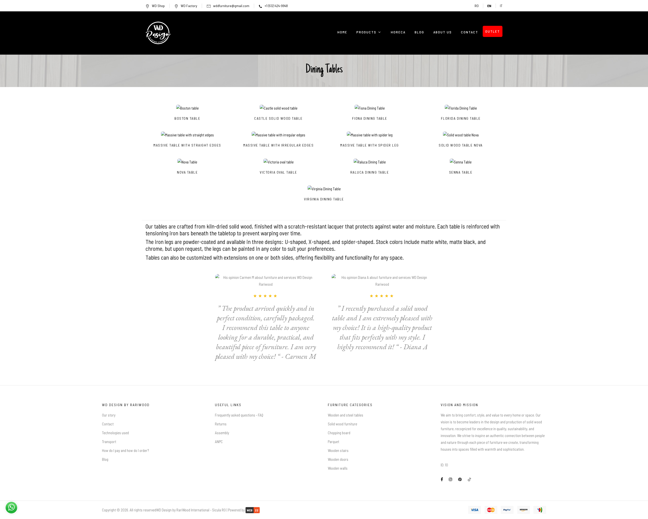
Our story (108, 415)
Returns (221, 424)
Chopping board (339, 432)
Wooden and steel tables (345, 415)
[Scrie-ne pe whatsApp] (11, 506)
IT (501, 6)
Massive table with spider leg (369, 145)
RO (477, 6)
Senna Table (461, 172)
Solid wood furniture (342, 424)
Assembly (222, 432)
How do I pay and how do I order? (125, 450)
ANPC (219, 441)
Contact (108, 424)
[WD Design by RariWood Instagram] (450, 479)
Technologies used (115, 432)
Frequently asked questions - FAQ (239, 415)
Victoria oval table (278, 172)
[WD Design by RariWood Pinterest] (460, 479)
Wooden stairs (338, 450)
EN (489, 6)
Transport (109, 441)
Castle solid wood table (278, 118)
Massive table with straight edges (187, 145)
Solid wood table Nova (461, 145)
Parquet (333, 441)
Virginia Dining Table (324, 199)
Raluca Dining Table (369, 172)
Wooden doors (338, 459)
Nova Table (187, 172)
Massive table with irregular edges (278, 145)
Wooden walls (338, 468)
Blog (105, 459)
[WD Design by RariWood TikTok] (469, 479)
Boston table (187, 118)
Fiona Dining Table (369, 118)
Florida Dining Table (461, 118)
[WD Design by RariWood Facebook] (442, 479)
